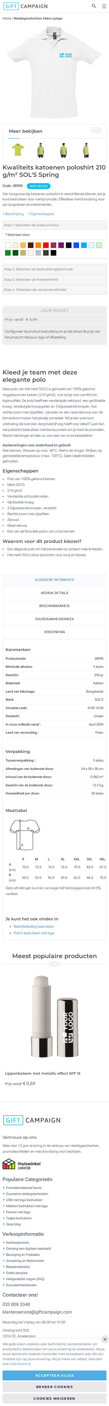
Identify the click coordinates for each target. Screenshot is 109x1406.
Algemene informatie (54, 580)
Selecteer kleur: (18, 235)
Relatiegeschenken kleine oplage (38, 18)
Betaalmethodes (18, 1266)
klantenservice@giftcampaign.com (37, 1312)
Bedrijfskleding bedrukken (34, 926)
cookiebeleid (20, 1364)
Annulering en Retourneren (25, 1260)
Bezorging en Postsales (23, 1254)
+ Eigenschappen (41, 214)
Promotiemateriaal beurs (23, 1187)
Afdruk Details (54, 593)
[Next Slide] (98, 130)
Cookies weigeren (54, 1398)
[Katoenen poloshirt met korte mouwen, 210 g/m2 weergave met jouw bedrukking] (54, 72)
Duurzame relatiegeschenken (27, 1193)
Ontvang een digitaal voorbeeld (28, 1248)
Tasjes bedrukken (19, 1218)
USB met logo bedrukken (24, 1200)
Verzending (54, 632)
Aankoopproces (17, 1242)
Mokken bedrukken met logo (27, 1206)
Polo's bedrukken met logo (34, 933)
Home (7, 18)
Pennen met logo (18, 1212)
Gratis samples (16, 1273)
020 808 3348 (16, 1304)
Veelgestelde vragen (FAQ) (25, 1279)
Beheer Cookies (54, 1387)
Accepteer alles (54, 1375)
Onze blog (13, 1224)
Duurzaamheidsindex (54, 619)
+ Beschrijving (13, 214)
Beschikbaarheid (54, 606)
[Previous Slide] (93, 130)
